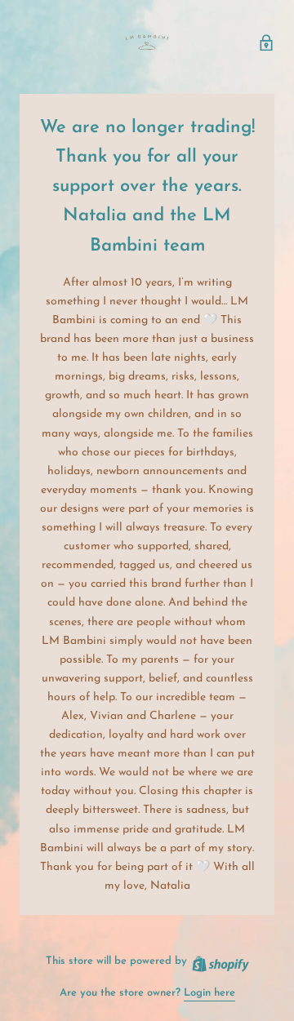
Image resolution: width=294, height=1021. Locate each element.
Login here (209, 993)
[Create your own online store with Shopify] (219, 961)
